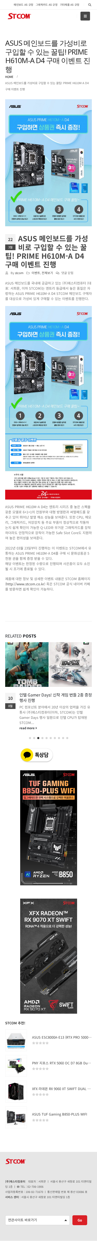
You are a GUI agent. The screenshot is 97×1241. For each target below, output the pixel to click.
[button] (30, 743)
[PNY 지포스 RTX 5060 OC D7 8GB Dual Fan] (16, 1071)
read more (27, 733)
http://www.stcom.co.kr (25, 583)
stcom (19, 272)
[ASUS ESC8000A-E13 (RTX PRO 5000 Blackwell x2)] (16, 1046)
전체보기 (47, 272)
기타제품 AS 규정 (69, 4)
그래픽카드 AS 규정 (46, 4)
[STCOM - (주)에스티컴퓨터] (19, 16)
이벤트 (36, 272)
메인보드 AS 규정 (23, 4)
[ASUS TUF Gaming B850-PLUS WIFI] (16, 1122)
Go (80, 1225)
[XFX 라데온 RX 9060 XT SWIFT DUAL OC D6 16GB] (16, 1097)
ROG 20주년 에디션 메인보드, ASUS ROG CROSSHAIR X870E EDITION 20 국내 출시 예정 (54, 700)
